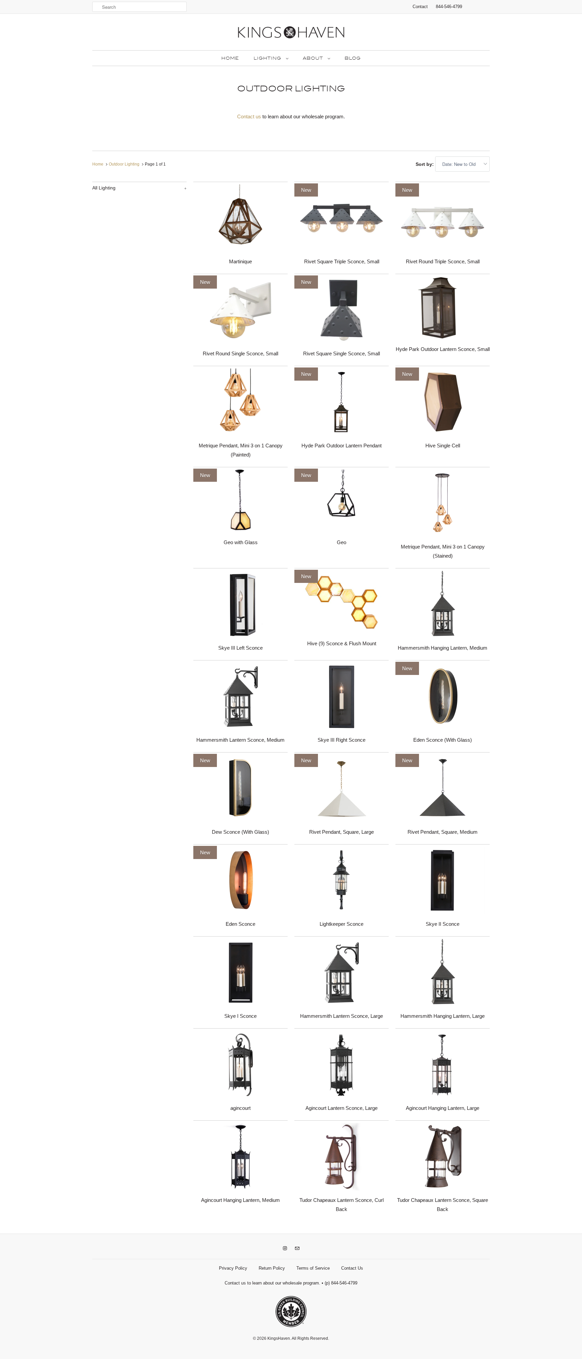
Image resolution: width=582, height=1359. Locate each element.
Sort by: (425, 164)
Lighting (268, 58)
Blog (353, 58)
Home (230, 58)
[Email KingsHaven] (297, 1248)
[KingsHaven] (291, 33)
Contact (420, 6)
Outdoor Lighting (291, 88)
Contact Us (352, 1268)
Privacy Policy (233, 1268)
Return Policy (272, 1268)
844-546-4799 (449, 6)
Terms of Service (313, 1268)
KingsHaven (278, 1338)
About (313, 58)
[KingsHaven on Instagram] (285, 1248)
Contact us (249, 116)
